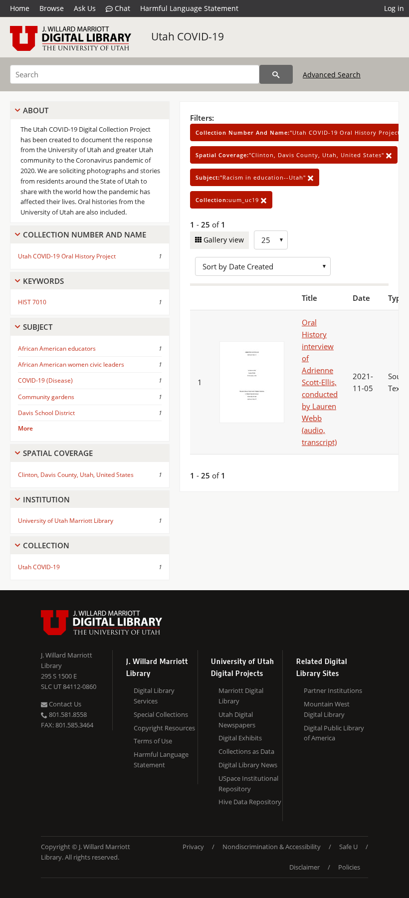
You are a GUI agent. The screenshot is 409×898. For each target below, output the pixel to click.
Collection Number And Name (84, 234)
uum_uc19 (228, 200)
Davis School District (46, 413)
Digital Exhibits (240, 737)
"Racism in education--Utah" (252, 177)
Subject (37, 327)
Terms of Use (153, 740)
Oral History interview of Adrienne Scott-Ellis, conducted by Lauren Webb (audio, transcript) (320, 382)
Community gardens (46, 397)
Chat (121, 8)
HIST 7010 (32, 302)
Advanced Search (332, 74)
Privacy (193, 846)
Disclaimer (304, 867)
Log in (394, 8)
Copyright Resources (164, 727)
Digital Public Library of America (334, 733)
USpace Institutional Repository (248, 783)
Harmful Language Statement (189, 8)
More (25, 428)
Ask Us (85, 8)
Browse (51, 8)
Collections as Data (246, 751)
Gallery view (223, 239)
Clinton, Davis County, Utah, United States (76, 474)
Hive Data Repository (249, 801)
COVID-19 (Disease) (45, 380)
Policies (349, 867)
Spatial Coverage (58, 453)
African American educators (57, 348)
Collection (46, 545)
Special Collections (161, 714)
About (35, 110)
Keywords (43, 281)
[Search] (276, 74)
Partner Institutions (333, 690)
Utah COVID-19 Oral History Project (67, 256)
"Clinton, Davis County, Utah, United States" (291, 155)
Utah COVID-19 (187, 36)
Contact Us (64, 703)
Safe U (348, 846)
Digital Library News (247, 764)
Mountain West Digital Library (327, 709)
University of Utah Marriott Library (65, 520)
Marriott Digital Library (240, 695)
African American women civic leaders (71, 364)
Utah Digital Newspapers (236, 719)
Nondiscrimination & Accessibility (271, 846)
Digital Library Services (154, 695)
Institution (46, 499)
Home (19, 8)
